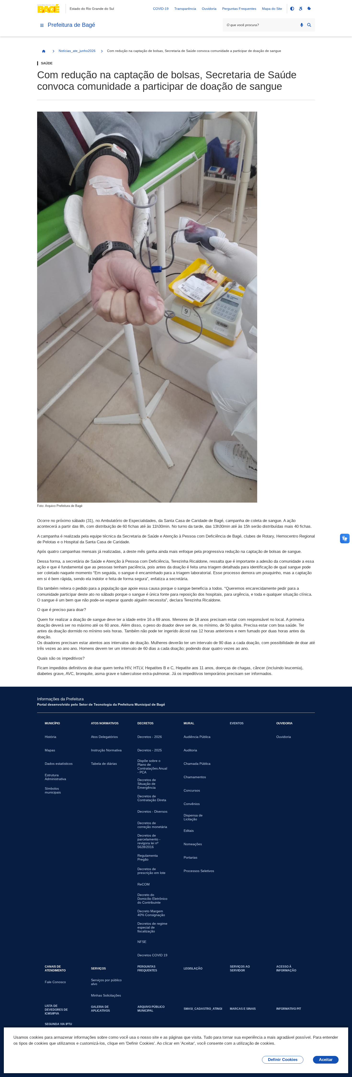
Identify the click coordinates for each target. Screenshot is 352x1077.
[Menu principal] (42, 25)
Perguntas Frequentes (239, 9)
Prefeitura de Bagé (71, 25)
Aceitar (326, 1059)
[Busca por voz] (302, 25)
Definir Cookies (282, 1059)
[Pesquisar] (309, 25)
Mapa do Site (272, 9)
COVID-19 (161, 9)
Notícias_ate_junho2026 (77, 51)
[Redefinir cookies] (309, 8)
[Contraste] (292, 8)
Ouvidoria (209, 9)
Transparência (185, 9)
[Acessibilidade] (300, 8)
